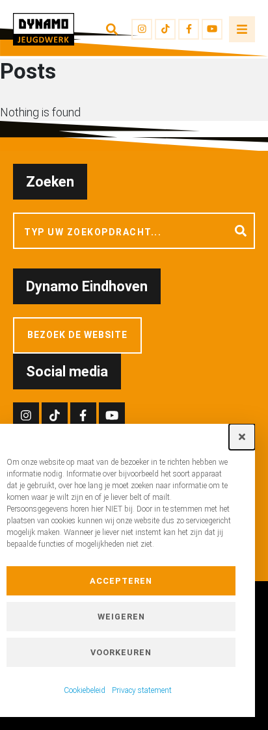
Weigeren (121, 616)
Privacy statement (142, 690)
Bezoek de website (77, 335)
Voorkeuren (121, 652)
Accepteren (121, 581)
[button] (242, 437)
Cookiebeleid (84, 690)
